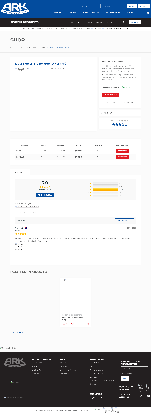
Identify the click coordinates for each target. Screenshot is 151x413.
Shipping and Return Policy (102, 380)
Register (144, 6)
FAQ (91, 366)
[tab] (20, 172)
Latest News (95, 363)
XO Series (22, 47)
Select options (88, 324)
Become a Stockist (68, 370)
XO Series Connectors (37, 47)
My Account (65, 373)
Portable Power (37, 370)
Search (134, 22)
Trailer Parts (36, 366)
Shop (57, 12)
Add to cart (122, 150)
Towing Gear (36, 363)
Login (131, 6)
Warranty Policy (96, 373)
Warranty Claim (96, 370)
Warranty (113, 12)
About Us (64, 363)
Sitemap (93, 384)
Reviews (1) (20, 172)
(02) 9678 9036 (96, 397)
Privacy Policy (78, 410)
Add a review (45, 195)
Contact (133, 12)
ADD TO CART (111, 95)
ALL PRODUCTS (20, 333)
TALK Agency (67, 410)
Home (12, 47)
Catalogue (91, 12)
